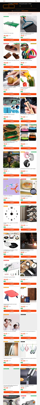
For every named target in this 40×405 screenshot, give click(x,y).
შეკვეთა (12, 39)
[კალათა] (36, 1)
